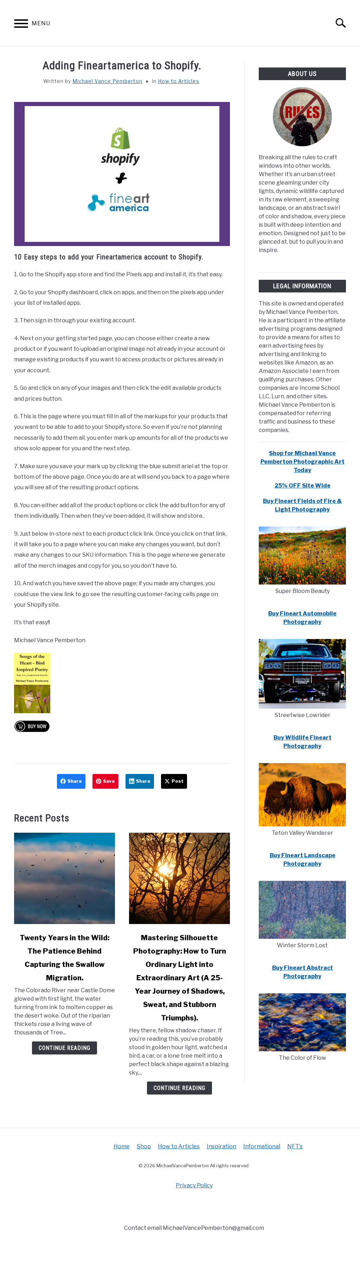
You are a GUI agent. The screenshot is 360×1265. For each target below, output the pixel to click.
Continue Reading (64, 1048)
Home (122, 1146)
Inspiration (221, 1146)
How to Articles (178, 81)
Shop (144, 1146)
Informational (261, 1146)
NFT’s (295, 1146)
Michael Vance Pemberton (107, 81)
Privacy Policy (194, 1185)
